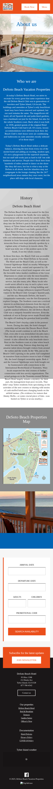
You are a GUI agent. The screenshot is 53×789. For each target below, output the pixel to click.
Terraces (26, 715)
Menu (44, 7)
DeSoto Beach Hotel (26, 708)
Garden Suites (26, 718)
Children (36, 597)
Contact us (26, 693)
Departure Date (27, 581)
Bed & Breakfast (26, 711)
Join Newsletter (26, 660)
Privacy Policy (26, 737)
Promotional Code (26, 613)
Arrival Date (27, 565)
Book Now (29, 7)
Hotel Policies (26, 734)
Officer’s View (26, 721)
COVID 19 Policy (27, 740)
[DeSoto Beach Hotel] (8, 7)
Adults (17, 597)
